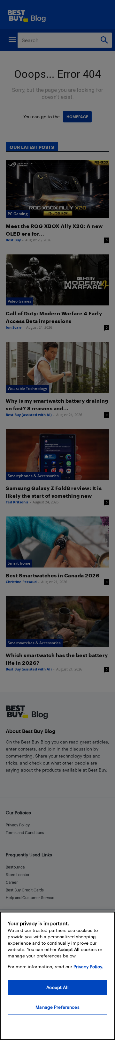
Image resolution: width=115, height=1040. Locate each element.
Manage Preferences (57, 1007)
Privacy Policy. (88, 966)
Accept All (57, 987)
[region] (57, 976)
